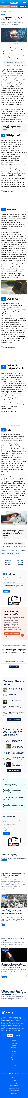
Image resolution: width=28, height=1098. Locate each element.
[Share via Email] (22, 65)
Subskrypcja (14, 1057)
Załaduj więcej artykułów (14, 719)
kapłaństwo (5, 950)
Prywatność (14, 1093)
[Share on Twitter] (19, 65)
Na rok (14, 1068)
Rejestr (5, 6)
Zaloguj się (22, 661)
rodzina (4, 859)
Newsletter (14, 1053)
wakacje (4, 977)
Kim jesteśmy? (14, 1083)
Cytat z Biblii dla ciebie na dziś (13, 798)
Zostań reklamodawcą (14, 1088)
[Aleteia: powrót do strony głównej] (14, 2)
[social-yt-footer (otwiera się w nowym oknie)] (10, 1073)
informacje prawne (14, 1085)
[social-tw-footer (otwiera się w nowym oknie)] (15, 1073)
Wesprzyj (13, 6)
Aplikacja (14, 1055)
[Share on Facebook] (14, 65)
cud (3, 925)
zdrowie (17, 553)
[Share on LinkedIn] (17, 65)
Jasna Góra (5, 896)
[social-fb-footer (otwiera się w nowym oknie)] (12, 1073)
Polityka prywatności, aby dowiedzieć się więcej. (13, 587)
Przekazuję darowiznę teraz (11, 633)
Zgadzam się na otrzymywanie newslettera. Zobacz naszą (13, 587)
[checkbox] (3, 585)
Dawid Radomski (5, 24)
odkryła (16, 232)
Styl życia (14, 1045)
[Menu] (4, 2)
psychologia (10, 553)
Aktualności (3, 11)
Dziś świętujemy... (10, 785)
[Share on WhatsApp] (24, 65)
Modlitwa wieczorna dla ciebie (12, 791)
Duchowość (14, 1047)
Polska (9, 11)
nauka (3, 553)
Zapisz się (6, 591)
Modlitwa (22, 6)
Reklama (14, 1061)
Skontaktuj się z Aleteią (14, 1090)
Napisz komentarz (14, 666)
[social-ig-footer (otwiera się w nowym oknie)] (18, 1073)
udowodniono (5, 159)
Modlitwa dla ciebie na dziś (13, 806)
